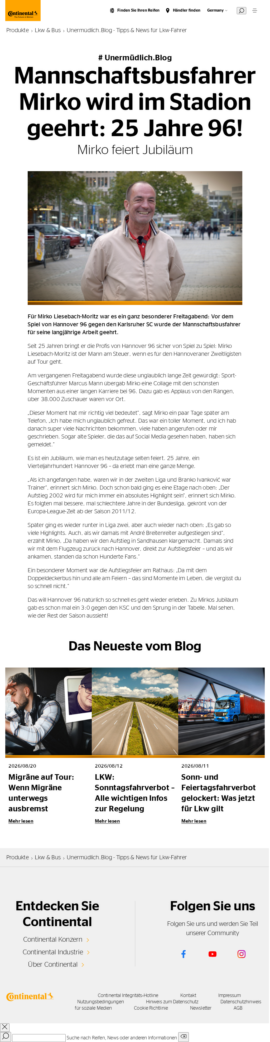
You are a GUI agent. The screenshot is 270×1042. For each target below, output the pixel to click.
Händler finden (186, 10)
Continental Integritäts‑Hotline (128, 995)
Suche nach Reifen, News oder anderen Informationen (122, 1038)
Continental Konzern (53, 939)
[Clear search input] (183, 1037)
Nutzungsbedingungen (100, 1002)
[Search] (5, 1037)
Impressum (229, 995)
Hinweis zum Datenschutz (172, 1002)
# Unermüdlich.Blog (135, 58)
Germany (215, 10)
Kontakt (188, 995)
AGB (238, 1008)
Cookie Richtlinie (151, 1008)
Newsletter (200, 1008)
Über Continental (53, 964)
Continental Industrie (53, 952)
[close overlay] (4, 1027)
